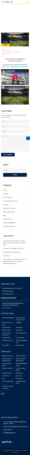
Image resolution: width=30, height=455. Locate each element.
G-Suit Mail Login (20, 337)
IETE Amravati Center (21, 333)
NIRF (3, 378)
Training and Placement (9, 226)
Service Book (5, 376)
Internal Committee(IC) (8, 317)
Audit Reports (19, 373)
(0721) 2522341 (7, 429)
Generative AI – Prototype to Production (13, 248)
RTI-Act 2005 (5, 345)
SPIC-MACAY (19, 378)
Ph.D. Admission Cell (7, 294)
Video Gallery (19, 330)
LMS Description (6, 327)
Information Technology (9, 208)
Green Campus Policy (7, 381)
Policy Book (19, 376)
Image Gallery (19, 327)
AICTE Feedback (20, 345)
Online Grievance (6, 337)
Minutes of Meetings (7, 368)
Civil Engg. (5, 193)
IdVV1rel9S (7, 49)
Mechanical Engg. (7, 219)
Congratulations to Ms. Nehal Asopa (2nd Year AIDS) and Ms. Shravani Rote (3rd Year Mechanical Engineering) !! (15, 261)
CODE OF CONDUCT (21, 356)
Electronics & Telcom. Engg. (14, 51)
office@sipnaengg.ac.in (9, 432)
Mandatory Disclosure (7, 356)
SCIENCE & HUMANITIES (9, 223)
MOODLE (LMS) (6, 330)
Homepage (6, 204)
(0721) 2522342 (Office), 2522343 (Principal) (15, 426)
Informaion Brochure (7, 291)
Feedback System (6, 373)
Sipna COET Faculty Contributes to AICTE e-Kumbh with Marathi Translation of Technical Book (14, 243)
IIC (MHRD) (18, 322)
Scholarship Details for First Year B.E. (12, 288)
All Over (4, 51)
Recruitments (6, 255)
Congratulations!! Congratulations (11, 252)
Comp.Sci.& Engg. (7, 197)
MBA (4, 215)
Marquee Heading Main (9, 212)
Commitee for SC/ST (7, 340)
